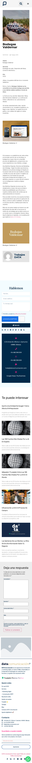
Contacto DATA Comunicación (9, 709)
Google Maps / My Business (16, 376)
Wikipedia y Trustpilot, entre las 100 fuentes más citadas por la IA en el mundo (14, 474)
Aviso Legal (16, 754)
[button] (21, 3)
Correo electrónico (9, 608)
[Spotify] (21, 330)
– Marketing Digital (6, 691)
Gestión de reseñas (6, 699)
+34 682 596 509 (16, 352)
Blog (3, 707)
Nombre (6, 601)
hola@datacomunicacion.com (16, 368)
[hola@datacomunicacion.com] (16, 364)
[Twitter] (16, 330)
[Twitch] (13, 330)
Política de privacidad (16, 755)
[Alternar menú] (28, 4)
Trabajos (4, 704)
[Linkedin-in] (2, 330)
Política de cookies (25, 754)
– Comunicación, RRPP (7, 694)
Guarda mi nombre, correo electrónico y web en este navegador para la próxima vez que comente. (16, 625)
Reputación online (6, 696)
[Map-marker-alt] (5, 330)
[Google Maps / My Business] (16, 372)
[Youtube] (10, 330)
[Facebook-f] (18, 330)
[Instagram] (7, 330)
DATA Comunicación (7, 754)
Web (5, 615)
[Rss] (24, 330)
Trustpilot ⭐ (5, 702)
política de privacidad (20, 314)
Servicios (4, 689)
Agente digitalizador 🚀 (8, 712)
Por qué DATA (5, 686)
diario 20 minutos (16, 217)
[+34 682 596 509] (16, 349)
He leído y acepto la (14, 314)
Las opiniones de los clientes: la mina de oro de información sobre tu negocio (15, 543)
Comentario (7, 579)
